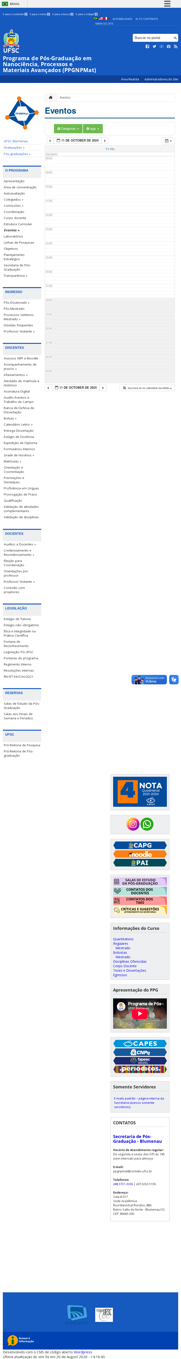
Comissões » (13, 205)
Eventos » (11, 230)
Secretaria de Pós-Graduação (17, 267)
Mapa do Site (104, 23)
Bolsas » (10, 418)
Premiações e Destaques (14, 480)
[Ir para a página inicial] (49, 97)
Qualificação (13, 500)
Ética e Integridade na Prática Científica (20, 633)
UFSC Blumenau (16, 141)
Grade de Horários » (19, 455)
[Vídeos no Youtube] (162, 46)
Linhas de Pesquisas (19, 242)
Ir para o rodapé (86, 14)
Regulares (120, 943)
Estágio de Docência (19, 437)
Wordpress (83, 1352)
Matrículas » (12, 461)
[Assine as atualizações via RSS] (176, 46)
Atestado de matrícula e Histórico (21, 383)
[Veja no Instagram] (169, 46)
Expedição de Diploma (20, 443)
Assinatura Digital (17, 391)
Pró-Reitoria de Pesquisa (22, 745)
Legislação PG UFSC (18, 652)
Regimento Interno (18, 664)
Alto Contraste (147, 19)
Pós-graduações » (17, 154)
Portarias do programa (21, 658)
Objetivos (11, 248)
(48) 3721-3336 (123, 1184)
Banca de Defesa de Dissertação (19, 410)
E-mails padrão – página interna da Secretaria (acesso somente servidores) (139, 1102)
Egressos (120, 975)
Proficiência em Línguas (21, 488)
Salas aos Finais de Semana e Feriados (18, 716)
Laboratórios (13, 236)
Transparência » (15, 275)
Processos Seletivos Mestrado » (19, 317)
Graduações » (14, 147)
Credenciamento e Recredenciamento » (19, 552)
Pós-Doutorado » (16, 302)
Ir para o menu (39, 14)
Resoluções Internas (19, 670)
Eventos (65, 97)
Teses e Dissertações (129, 970)
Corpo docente (15, 218)
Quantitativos (123, 939)
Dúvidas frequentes (18, 325)
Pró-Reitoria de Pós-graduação (18, 753)
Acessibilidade (122, 19)
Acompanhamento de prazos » (20, 366)
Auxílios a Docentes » (20, 544)
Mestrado (122, 948)
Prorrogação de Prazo (20, 494)
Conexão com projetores (14, 590)
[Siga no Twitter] (154, 46)
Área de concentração (20, 187)
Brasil (15, 4)
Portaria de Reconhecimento (16, 643)
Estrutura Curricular (18, 224)
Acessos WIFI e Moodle (21, 358)
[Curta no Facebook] (147, 46)
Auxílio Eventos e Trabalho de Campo (19, 399)
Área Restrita (130, 79)
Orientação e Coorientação (14, 469)
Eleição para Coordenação (14, 563)
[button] (147, 388)
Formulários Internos (19, 449)
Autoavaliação (14, 193)
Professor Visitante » (19, 331)
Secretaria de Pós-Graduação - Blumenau (137, 1139)
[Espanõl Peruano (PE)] (106, 19)
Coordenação (14, 212)
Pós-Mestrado (14, 308)
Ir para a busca (62, 14)
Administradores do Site (161, 79)
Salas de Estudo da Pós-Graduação (22, 705)
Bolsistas (120, 952)
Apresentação (14, 181)
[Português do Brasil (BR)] (95, 19)
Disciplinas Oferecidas (130, 961)
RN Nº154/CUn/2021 (18, 676)
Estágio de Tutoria (17, 619)
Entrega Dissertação (19, 430)
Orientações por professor (16, 573)
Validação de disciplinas (21, 517)
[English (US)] (101, 19)
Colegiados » (13, 199)
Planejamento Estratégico (14, 257)
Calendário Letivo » (18, 424)
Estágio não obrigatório (21, 625)
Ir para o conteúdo (15, 14)
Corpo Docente (125, 966)
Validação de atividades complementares (21, 509)
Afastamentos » (16, 375)
